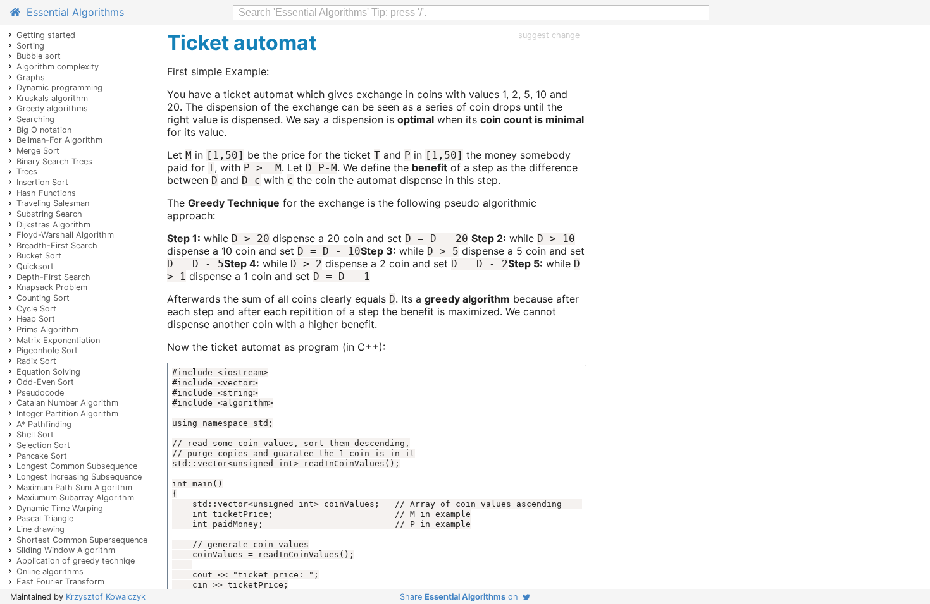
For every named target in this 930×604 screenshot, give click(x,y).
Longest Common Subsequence (76, 466)
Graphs (30, 77)
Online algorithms (50, 571)
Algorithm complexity (57, 66)
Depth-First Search (53, 277)
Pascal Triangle (44, 518)
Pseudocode (40, 392)
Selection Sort (43, 445)
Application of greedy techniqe (75, 560)
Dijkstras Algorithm (53, 224)
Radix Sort (36, 361)
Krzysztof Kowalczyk (106, 596)
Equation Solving (48, 372)
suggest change (549, 35)
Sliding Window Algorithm (65, 550)
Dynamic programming (59, 87)
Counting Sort (43, 298)
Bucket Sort (38, 255)
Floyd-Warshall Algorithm (65, 234)
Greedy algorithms (52, 108)
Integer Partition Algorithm (67, 413)
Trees (26, 171)
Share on (461, 596)
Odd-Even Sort (45, 382)
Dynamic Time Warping (59, 508)
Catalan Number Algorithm (67, 403)
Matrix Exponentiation (58, 340)
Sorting (30, 46)
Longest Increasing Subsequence (79, 476)
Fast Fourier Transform (60, 581)
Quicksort (35, 266)
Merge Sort (37, 150)
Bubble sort (38, 56)
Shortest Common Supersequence (81, 540)
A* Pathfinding (43, 424)
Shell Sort (35, 434)
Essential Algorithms (72, 12)
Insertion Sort (42, 182)
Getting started (45, 35)
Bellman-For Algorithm (59, 140)
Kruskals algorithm (52, 98)
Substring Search (49, 214)
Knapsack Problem (51, 287)
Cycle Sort (36, 308)
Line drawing (40, 529)
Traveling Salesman (52, 203)
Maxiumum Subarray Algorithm (75, 497)
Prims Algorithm (47, 329)
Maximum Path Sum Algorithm (74, 487)
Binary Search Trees (54, 161)
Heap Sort (35, 318)
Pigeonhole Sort (47, 350)
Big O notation (43, 130)
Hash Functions (46, 193)
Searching (35, 119)
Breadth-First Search (56, 245)
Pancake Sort (41, 456)
